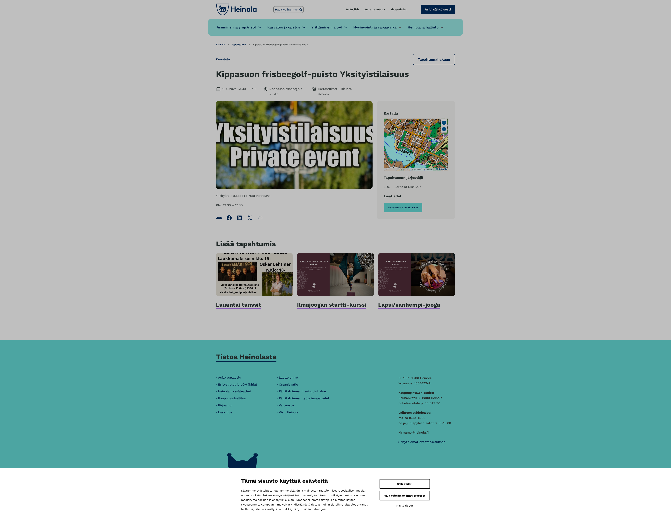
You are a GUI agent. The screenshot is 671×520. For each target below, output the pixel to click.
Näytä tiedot (404, 505)
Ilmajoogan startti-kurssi (331, 304)
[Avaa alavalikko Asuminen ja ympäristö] (259, 27)
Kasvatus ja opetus (283, 27)
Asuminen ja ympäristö (236, 27)
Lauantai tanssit (238, 304)
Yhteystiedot (399, 9)
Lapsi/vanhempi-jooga (409, 304)
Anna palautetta (374, 9)
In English (352, 9)
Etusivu (220, 44)
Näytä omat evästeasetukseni (423, 442)
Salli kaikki (404, 484)
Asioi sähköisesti (438, 9)
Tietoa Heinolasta (246, 357)
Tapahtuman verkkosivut (403, 207)
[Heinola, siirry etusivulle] (236, 9)
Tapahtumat (239, 44)
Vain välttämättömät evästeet (404, 495)
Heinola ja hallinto (423, 27)
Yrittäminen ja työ (326, 27)
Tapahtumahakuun (434, 59)
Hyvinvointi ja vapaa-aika (374, 27)
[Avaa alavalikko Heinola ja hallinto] (442, 27)
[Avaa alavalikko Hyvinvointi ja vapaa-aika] (400, 27)
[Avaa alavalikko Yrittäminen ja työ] (345, 27)
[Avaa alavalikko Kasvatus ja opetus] (303, 27)
